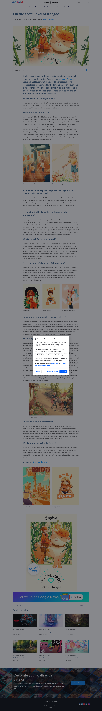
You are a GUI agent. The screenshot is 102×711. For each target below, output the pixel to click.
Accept (64, 371)
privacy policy (55, 363)
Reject (38, 371)
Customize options (52, 371)
